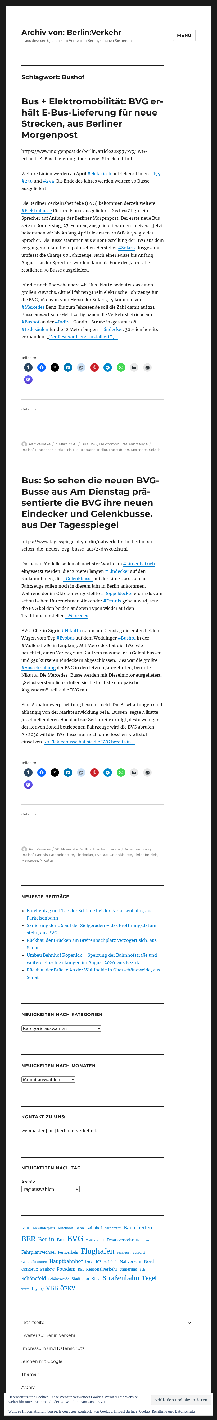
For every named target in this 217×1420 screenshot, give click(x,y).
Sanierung (128, 1269)
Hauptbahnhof (66, 1261)
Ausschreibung (138, 849)
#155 (155, 173)
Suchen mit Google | (43, 1361)
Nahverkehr (131, 1261)
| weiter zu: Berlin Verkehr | (49, 1335)
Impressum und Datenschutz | (54, 1348)
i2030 (89, 1262)
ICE (98, 1262)
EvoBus (101, 855)
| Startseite (32, 1322)
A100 (25, 1228)
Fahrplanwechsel (38, 1252)
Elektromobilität (113, 444)
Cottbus (92, 1240)
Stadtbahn (80, 1279)
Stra (96, 1278)
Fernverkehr (68, 1252)
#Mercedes (33, 307)
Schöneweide (58, 1279)
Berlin (46, 1239)
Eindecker (44, 449)
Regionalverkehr (101, 1269)
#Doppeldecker (117, 593)
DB (102, 1240)
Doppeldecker (61, 855)
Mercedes (139, 449)
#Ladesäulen (34, 329)
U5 (34, 1288)
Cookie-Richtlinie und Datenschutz (167, 1411)
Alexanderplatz (44, 1228)
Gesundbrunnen (34, 1262)
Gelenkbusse (121, 855)
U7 (41, 1289)
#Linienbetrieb (139, 563)
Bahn (79, 1228)
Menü (184, 35)
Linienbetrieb (145, 855)
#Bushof (30, 322)
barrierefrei (113, 1228)
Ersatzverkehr (120, 1240)
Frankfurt (123, 1252)
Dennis (41, 855)
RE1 (81, 1269)
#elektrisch (99, 173)
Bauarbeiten (138, 1228)
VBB (52, 1288)
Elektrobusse (84, 449)
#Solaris (126, 247)
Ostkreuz (29, 1269)
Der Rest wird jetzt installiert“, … (83, 336)
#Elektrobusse (36, 210)
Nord (149, 1261)
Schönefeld (33, 1278)
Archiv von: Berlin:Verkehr (71, 32)
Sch (142, 1269)
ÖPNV (67, 1288)
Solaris (154, 449)
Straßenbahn (121, 1278)
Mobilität (111, 1262)
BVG (93, 444)
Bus (84, 444)
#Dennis (112, 601)
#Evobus (65, 638)
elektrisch (63, 449)
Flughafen (98, 1251)
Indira (102, 449)
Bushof (27, 449)
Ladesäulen (119, 449)
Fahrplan (142, 1240)
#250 (27, 181)
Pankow (47, 1269)
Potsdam (66, 1269)
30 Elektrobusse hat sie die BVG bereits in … (89, 741)
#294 (48, 181)
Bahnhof (94, 1228)
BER (28, 1239)
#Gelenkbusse (78, 578)
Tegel (149, 1278)
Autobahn (65, 1228)
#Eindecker (111, 329)
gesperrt (139, 1252)
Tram (25, 1289)
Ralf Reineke (40, 444)
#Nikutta (71, 630)
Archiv (28, 1181)
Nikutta (46, 860)
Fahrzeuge (138, 444)
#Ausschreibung (38, 667)
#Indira (63, 322)
